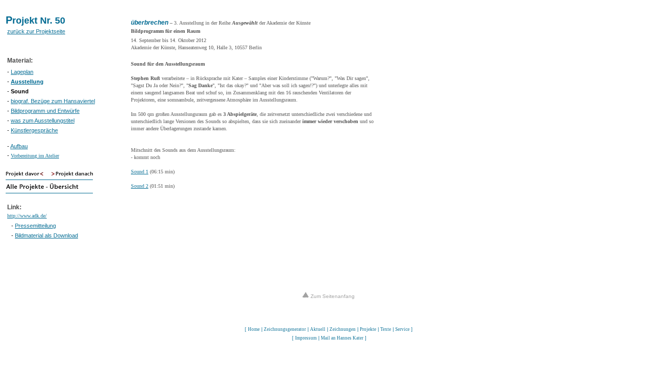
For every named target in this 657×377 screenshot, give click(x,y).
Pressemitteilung (35, 226)
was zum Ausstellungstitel (42, 120)
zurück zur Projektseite (36, 31)
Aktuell (317, 329)
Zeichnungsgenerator (285, 329)
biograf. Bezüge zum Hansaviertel (53, 101)
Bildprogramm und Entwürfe (45, 111)
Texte (385, 329)
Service (402, 329)
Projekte (368, 329)
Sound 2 (139, 186)
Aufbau (19, 146)
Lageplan (22, 72)
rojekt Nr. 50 (38, 20)
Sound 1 (139, 171)
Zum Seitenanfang (332, 296)
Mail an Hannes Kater (342, 338)
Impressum (306, 338)
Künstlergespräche (34, 130)
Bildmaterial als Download (46, 235)
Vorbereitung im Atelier (35, 155)
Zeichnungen (343, 329)
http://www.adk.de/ (27, 216)
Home (254, 329)
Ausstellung (27, 81)
